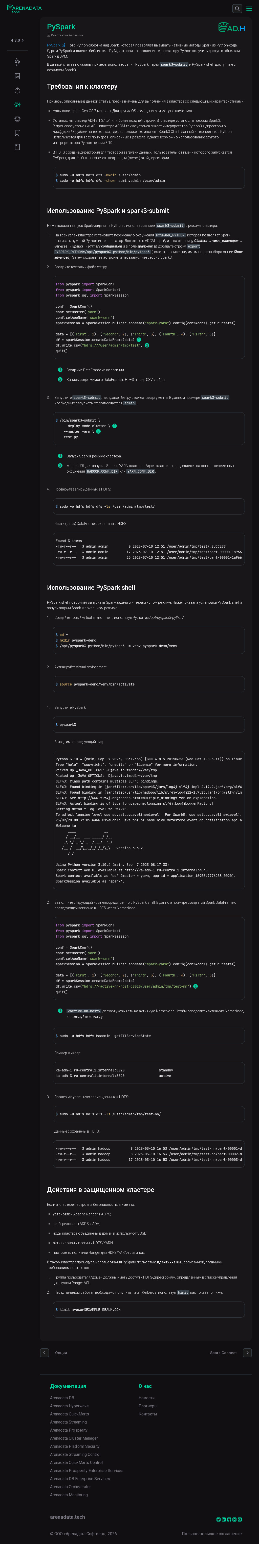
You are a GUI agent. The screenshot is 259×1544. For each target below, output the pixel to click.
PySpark (53, 45)
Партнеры (148, 1406)
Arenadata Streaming (68, 1422)
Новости (147, 1397)
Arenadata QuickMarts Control (76, 1462)
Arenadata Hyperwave (69, 1406)
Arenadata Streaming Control (75, 1454)
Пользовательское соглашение (212, 1533)
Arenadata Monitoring (69, 1494)
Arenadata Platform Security (75, 1446)
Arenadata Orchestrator (70, 1486)
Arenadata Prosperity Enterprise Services (86, 1470)
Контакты (148, 1414)
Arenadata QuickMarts (69, 1414)
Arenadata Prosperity (69, 1430)
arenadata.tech (67, 1517)
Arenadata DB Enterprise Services (80, 1478)
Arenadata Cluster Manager (74, 1438)
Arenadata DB (62, 1397)
